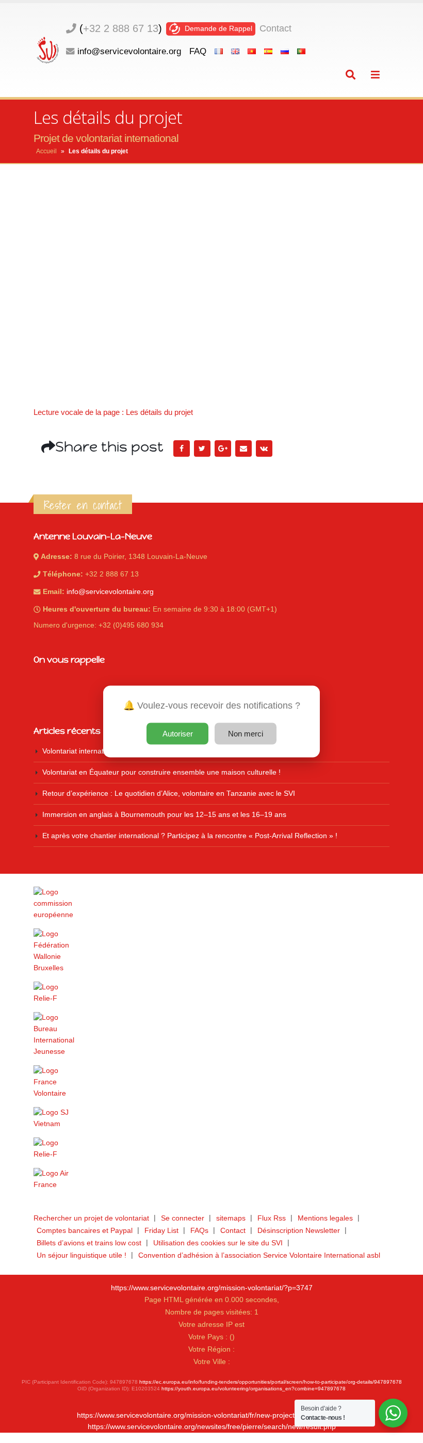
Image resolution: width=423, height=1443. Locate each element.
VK (264, 448)
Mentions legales (325, 1218)
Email (243, 448)
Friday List (161, 1230)
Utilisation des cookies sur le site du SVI (218, 1243)
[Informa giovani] (211, 1148)
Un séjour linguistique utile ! (81, 1255)
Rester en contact (83, 505)
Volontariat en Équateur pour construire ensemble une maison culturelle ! (161, 772)
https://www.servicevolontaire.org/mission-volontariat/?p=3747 (212, 1288)
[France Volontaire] (211, 1082)
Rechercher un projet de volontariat (91, 1218)
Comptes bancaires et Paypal (85, 1230)
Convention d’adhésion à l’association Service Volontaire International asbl (259, 1255)
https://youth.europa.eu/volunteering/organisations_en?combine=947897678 (253, 1388)
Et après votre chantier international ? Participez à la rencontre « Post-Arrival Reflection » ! (189, 836)
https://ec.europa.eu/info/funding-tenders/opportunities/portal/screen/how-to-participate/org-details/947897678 (270, 1382)
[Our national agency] (211, 1034)
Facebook (181, 448)
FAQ (197, 51)
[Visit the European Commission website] (211, 904)
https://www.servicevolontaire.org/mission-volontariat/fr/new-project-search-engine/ (211, 1415)
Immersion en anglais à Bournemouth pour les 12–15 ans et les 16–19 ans (164, 815)
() (120, 28)
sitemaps (231, 1218)
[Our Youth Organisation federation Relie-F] (211, 993)
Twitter (202, 448)
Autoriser (177, 733)
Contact (275, 28)
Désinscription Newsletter (298, 1230)
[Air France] (211, 1179)
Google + (223, 448)
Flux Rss (271, 1218)
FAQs (199, 1230)
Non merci (245, 733)
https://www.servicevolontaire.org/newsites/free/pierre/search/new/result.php (212, 1427)
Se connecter (182, 1218)
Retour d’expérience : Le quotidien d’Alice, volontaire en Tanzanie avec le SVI (168, 793)
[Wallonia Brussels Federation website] (211, 951)
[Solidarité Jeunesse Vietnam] (211, 1118)
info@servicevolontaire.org (129, 51)
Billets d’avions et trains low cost (89, 1243)
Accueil (46, 151)
